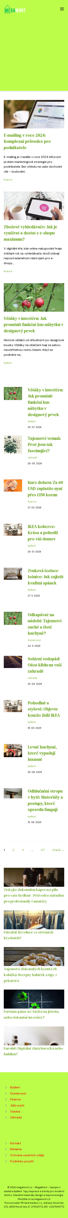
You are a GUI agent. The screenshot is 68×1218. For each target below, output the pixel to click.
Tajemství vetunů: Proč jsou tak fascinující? (44, 444)
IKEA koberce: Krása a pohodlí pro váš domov (43, 533)
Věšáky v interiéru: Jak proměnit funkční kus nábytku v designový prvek (33, 325)
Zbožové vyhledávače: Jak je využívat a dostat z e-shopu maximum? (30, 233)
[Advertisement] (34, 50)
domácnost (34, 640)
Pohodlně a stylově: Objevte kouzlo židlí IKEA (44, 709)
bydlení (8, 363)
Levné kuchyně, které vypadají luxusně (42, 753)
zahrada (32, 457)
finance (8, 179)
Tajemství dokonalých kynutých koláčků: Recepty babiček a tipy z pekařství (30, 974)
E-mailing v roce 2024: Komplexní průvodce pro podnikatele (27, 141)
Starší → (58, 850)
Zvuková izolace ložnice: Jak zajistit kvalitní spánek (45, 577)
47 (43, 850)
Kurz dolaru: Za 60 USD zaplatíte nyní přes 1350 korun (45, 489)
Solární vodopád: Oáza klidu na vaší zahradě (45, 665)
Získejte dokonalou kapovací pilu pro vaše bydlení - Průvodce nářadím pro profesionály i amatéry (34, 895)
